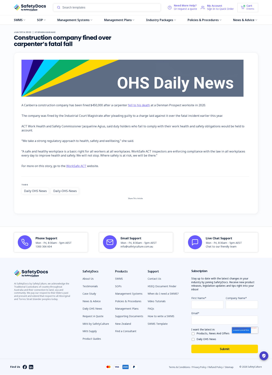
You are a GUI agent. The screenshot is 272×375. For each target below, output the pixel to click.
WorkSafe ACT (76, 166)
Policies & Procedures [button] (128, 301)
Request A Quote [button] (93, 316)
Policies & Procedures (203, 20)
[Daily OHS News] (194, 338)
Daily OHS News (35, 191)
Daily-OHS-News (65, 191)
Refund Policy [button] (216, 367)
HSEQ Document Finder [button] (162, 286)
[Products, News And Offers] (194, 333)
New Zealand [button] (123, 323)
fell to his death (139, 105)
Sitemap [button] (229, 367)
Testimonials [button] (90, 286)
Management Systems (73, 20)
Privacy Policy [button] (199, 367)
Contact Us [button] (154, 278)
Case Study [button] (89, 293)
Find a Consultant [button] (125, 331)
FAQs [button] (151, 308)
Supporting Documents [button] (129, 316)
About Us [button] (88, 278)
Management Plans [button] (127, 308)
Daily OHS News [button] (92, 308)
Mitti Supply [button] (90, 331)
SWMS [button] (119, 278)
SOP (40, 20)
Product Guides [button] (92, 338)
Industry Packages (159, 20)
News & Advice (243, 20)
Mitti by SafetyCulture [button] (96, 323)
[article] (51, 242)
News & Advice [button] (92, 301)
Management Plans (118, 20)
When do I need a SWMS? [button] (163, 293)
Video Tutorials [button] (157, 301)
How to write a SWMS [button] (161, 316)
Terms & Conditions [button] (179, 367)
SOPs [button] (118, 286)
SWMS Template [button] (158, 323)
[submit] (58, 7)
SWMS (18, 20)
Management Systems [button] (128, 293)
